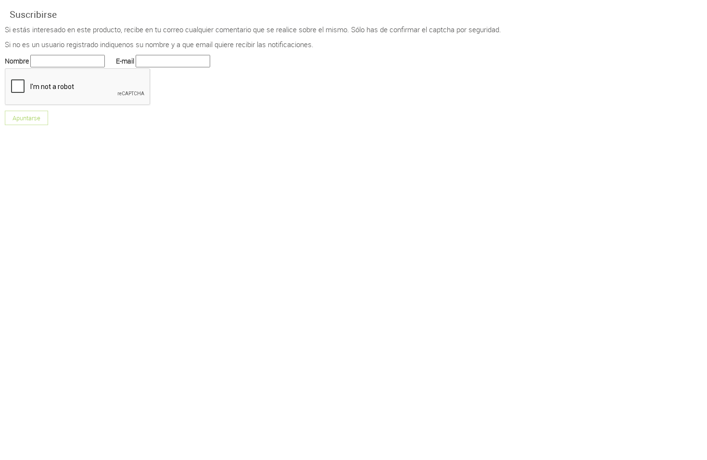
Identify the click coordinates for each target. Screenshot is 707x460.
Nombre (17, 60)
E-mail (125, 60)
